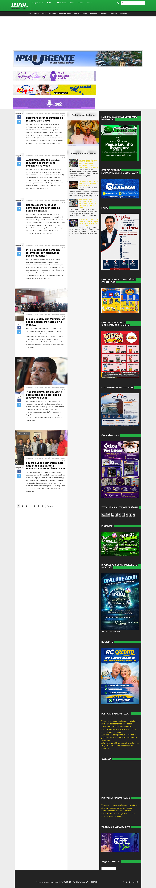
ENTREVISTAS (94, 14)
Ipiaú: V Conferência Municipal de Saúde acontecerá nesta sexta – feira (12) (45, 321)
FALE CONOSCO (124, 14)
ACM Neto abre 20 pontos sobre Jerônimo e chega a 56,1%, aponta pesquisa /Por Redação (88, 222)
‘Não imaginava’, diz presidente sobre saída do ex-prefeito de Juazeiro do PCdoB (44, 394)
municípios (23, 433)
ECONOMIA (104, 14)
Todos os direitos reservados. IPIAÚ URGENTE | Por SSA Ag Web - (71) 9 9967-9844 (67, 882)
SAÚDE (84, 14)
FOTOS (44, 14)
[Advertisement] (78, 33)
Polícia (29, 14)
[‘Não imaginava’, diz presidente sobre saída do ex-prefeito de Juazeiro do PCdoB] (41, 375)
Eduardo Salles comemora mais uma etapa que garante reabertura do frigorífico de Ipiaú (45, 465)
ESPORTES (52, 14)
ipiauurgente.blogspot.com (36, 113)
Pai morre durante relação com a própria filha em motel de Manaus (88, 184)
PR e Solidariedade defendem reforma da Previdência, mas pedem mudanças (43, 252)
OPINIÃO (114, 14)
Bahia (72, 3)
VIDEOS (36, 14)
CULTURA (76, 14)
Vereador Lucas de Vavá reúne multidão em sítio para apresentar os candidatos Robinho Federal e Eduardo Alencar (88, 164)
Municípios (61, 3)
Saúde (21, 291)
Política (50, 3)
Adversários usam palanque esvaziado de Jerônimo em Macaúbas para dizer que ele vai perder (88, 203)
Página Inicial (37, 3)
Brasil (80, 3)
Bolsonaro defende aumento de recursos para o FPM (44, 119)
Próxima (50, 506)
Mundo (90, 3)
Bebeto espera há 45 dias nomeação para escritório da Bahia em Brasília (43, 207)
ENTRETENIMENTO (64, 14)
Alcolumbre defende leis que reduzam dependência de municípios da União (43, 162)
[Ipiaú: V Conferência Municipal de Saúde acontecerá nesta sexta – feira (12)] (41, 304)
